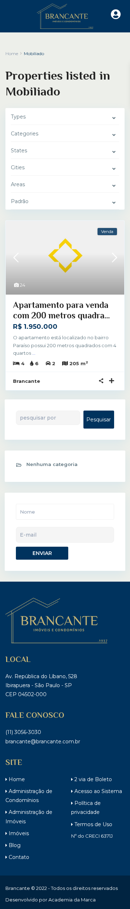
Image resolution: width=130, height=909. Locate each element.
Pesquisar (98, 419)
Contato (18, 857)
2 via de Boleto (92, 779)
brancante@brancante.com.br (42, 741)
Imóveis (18, 833)
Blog (14, 845)
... (33, 353)
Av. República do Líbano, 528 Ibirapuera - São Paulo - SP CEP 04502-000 (41, 685)
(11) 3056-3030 (23, 732)
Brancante (26, 381)
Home (16, 779)
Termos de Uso (92, 824)
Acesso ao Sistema (97, 791)
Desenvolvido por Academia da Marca (50, 900)
